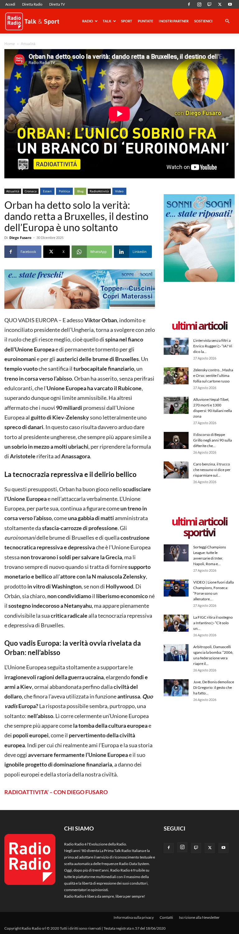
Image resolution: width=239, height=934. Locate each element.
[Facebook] (189, 4)
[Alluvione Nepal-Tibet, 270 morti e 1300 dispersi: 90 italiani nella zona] (176, 405)
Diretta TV (57, 4)
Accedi (10, 4)
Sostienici (203, 21)
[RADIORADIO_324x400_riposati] (199, 280)
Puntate (145, 21)
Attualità (12, 191)
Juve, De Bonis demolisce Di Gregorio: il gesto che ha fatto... (213, 687)
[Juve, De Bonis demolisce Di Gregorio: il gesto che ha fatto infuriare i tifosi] (176, 687)
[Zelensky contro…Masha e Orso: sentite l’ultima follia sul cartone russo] (176, 375)
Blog (80, 191)
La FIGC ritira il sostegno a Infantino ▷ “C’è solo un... (213, 623)
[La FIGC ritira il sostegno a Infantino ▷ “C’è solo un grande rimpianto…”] (176, 623)
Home (9, 43)
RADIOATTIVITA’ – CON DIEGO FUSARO (56, 792)
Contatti (166, 917)
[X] (219, 4)
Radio (87, 21)
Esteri (47, 191)
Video (119, 191)
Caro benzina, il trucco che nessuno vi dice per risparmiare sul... (212, 470)
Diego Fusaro (20, 237)
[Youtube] (230, 4)
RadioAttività (99, 191)
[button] (227, 21)
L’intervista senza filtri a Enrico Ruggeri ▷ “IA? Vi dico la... (212, 346)
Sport (126, 21)
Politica (64, 191)
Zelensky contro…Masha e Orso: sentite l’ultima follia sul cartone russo (213, 375)
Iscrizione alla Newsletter (199, 917)
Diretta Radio (32, 4)
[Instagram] (199, 4)
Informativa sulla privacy (134, 917)
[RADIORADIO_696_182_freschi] (79, 289)
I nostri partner (174, 21)
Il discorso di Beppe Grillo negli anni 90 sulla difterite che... (212, 440)
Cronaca (31, 191)
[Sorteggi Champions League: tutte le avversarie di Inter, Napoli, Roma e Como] (176, 552)
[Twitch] (209, 4)
